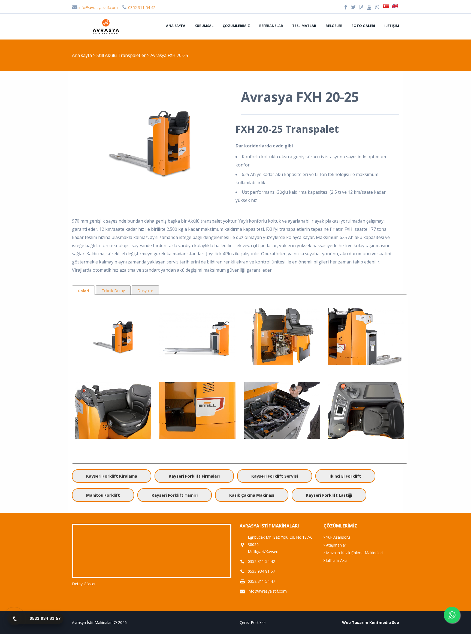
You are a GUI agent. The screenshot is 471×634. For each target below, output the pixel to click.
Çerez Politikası (253, 622)
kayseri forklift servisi (274, 476)
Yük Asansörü (337, 537)
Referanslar (271, 25)
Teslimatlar (304, 25)
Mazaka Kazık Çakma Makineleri (354, 552)
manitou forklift (103, 495)
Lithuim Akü (336, 560)
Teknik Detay (113, 290)
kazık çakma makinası (251, 495)
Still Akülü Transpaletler (121, 55)
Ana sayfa (175, 25)
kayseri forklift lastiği (329, 495)
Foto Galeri (363, 25)
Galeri (83, 290)
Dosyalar (145, 290)
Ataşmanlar (335, 545)
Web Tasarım (355, 622)
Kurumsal (204, 25)
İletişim (391, 25)
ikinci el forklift (345, 476)
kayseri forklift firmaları (194, 476)
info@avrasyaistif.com (97, 7)
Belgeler (333, 25)
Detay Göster (84, 583)
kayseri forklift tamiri (175, 495)
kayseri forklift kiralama (111, 476)
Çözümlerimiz (236, 25)
